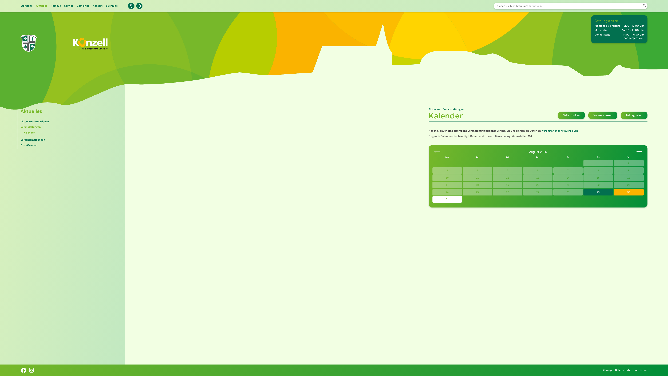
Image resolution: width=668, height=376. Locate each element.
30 (628, 192)
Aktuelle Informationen (35, 121)
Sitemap (607, 370)
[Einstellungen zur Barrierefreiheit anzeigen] (139, 6)
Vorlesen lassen (603, 115)
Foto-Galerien (29, 145)
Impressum (640, 370)
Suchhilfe (112, 5)
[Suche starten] (644, 5)
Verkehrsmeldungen (33, 139)
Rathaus (56, 5)
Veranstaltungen (31, 126)
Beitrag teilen (634, 115)
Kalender (29, 132)
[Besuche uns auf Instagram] (31, 370)
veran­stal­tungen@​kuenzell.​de (560, 130)
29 (598, 192)
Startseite (27, 5)
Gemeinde (83, 5)
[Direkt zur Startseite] (29, 47)
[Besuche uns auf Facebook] (24, 370)
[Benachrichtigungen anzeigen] (131, 6)
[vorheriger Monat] (639, 151)
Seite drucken (571, 115)
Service (68, 5)
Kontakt (98, 5)
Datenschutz (622, 370)
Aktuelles (41, 5)
